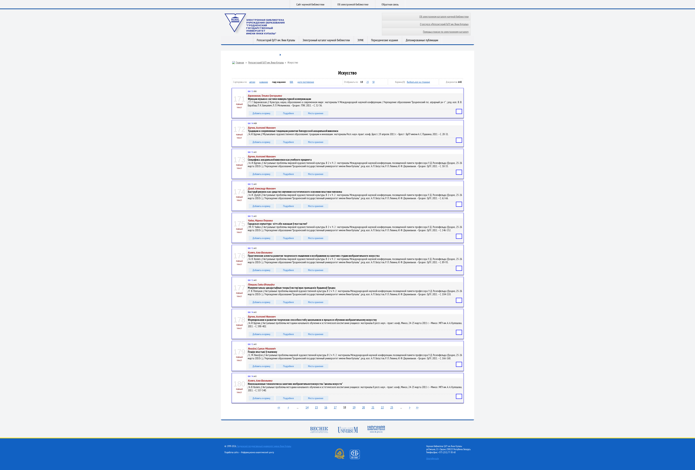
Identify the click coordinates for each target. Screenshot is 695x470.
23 (391, 407)
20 (363, 407)
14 (307, 407)
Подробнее (288, 113)
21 (372, 407)
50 (373, 82)
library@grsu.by (432, 458)
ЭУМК (360, 40)
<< (278, 407)
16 (325, 407)
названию (263, 82)
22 (382, 407)
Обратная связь (390, 4)
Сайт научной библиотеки (310, 4)
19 (354, 407)
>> (417, 407)
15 (316, 407)
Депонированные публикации (422, 40)
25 (368, 82)
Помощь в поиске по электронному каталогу (446, 31)
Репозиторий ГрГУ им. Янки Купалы (276, 40)
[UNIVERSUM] (348, 430)
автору (252, 82)
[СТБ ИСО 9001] (357, 458)
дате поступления (305, 82)
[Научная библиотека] (376, 430)
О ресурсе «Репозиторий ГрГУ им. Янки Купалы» (444, 24)
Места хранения (315, 113)
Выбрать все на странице (418, 82)
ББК (291, 82)
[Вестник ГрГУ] (319, 430)
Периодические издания (384, 40)
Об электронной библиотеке (352, 4)
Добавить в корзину (261, 113)
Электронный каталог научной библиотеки (326, 40)
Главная (240, 62)
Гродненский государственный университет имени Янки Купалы (264, 446)
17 (335, 407)
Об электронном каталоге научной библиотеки (444, 16)
